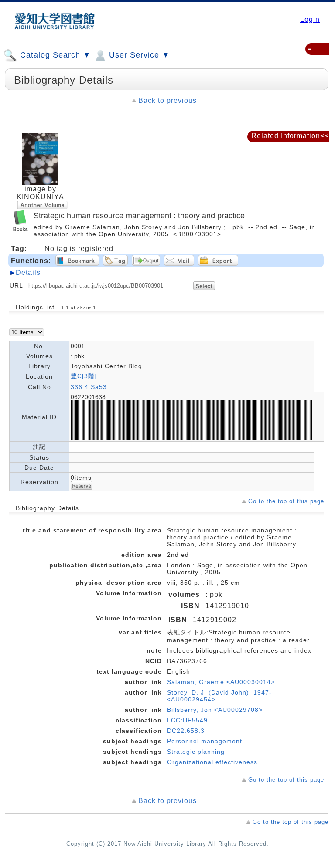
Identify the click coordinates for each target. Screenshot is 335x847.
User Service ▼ (138, 55)
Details (28, 272)
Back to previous (167, 100)
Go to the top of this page (286, 501)
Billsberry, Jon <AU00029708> (215, 709)
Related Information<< (290, 135)
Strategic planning (196, 751)
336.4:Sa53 (89, 386)
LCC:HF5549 (187, 720)
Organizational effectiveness (212, 762)
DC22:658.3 (186, 730)
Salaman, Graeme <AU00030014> (221, 681)
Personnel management (204, 741)
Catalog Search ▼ (54, 55)
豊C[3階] (84, 376)
